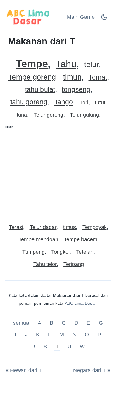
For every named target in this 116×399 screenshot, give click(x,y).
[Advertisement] (58, 174)
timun (72, 77)
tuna (22, 115)
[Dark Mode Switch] (104, 19)
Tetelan (84, 252)
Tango (63, 102)
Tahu (66, 64)
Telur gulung (84, 115)
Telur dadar (43, 227)
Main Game (81, 17)
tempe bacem (81, 239)
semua (22, 323)
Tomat (98, 77)
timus (69, 227)
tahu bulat (40, 89)
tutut (100, 103)
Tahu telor (45, 264)
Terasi (16, 227)
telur (91, 64)
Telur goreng (48, 115)
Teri (84, 103)
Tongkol (60, 252)
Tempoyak (94, 227)
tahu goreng (28, 102)
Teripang (73, 264)
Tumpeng (33, 252)
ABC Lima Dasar (80, 303)
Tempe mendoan (38, 239)
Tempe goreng (32, 77)
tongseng (76, 89)
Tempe (32, 63)
